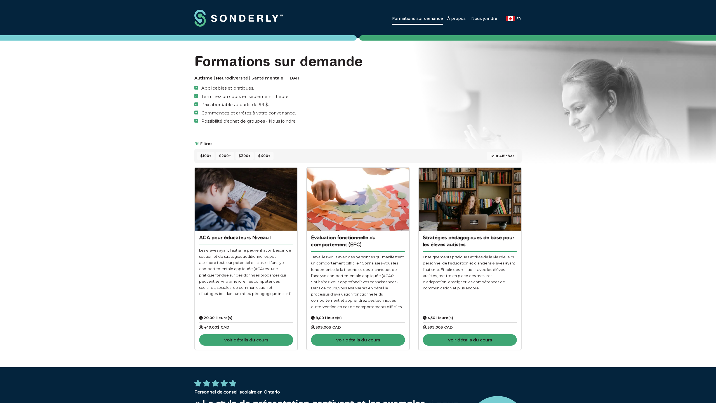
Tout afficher (502, 156)
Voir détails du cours (246, 340)
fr (519, 18)
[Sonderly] (246, 18)
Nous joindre (282, 121)
